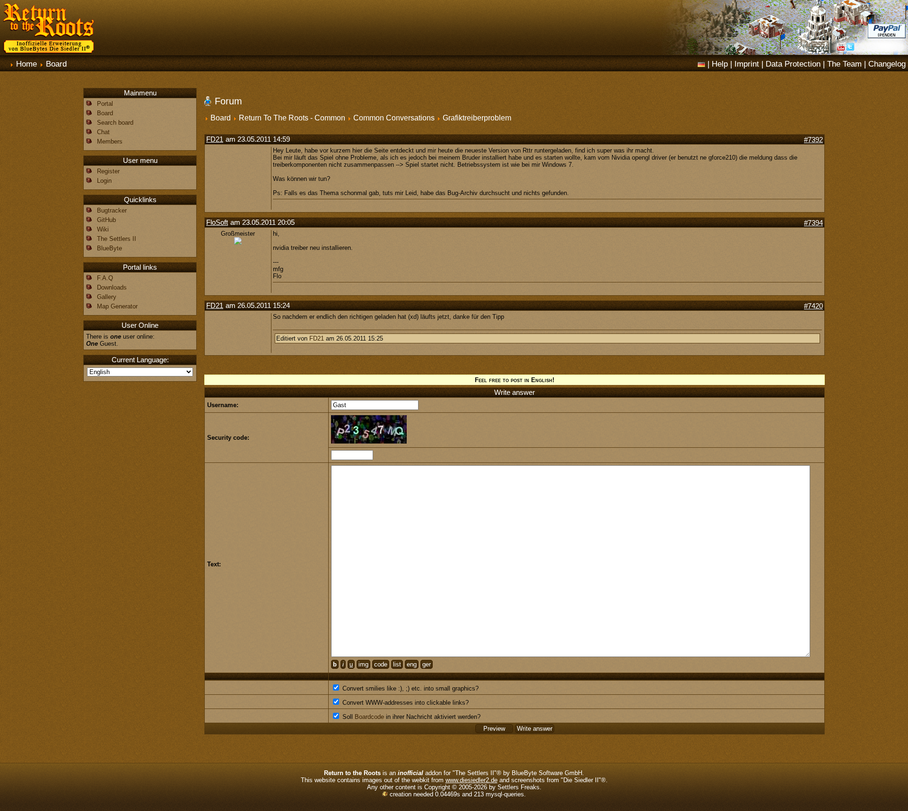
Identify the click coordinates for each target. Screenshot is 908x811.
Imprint (746, 63)
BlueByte (109, 248)
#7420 (813, 306)
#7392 (813, 140)
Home (26, 63)
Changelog (887, 63)
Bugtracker (112, 210)
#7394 (813, 223)
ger (426, 664)
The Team (844, 63)
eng (412, 664)
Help (720, 63)
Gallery (106, 296)
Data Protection (793, 63)
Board (56, 63)
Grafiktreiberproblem (477, 118)
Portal (105, 103)
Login (104, 180)
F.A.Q (105, 278)
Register (108, 171)
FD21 (214, 139)
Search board (115, 122)
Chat (103, 132)
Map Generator (117, 306)
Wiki (103, 229)
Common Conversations (394, 118)
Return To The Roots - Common (292, 118)
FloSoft (217, 222)
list (397, 664)
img (363, 664)
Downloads (112, 287)
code (380, 664)
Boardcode (369, 716)
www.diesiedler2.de (471, 780)
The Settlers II (116, 238)
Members (109, 141)
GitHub (106, 219)
